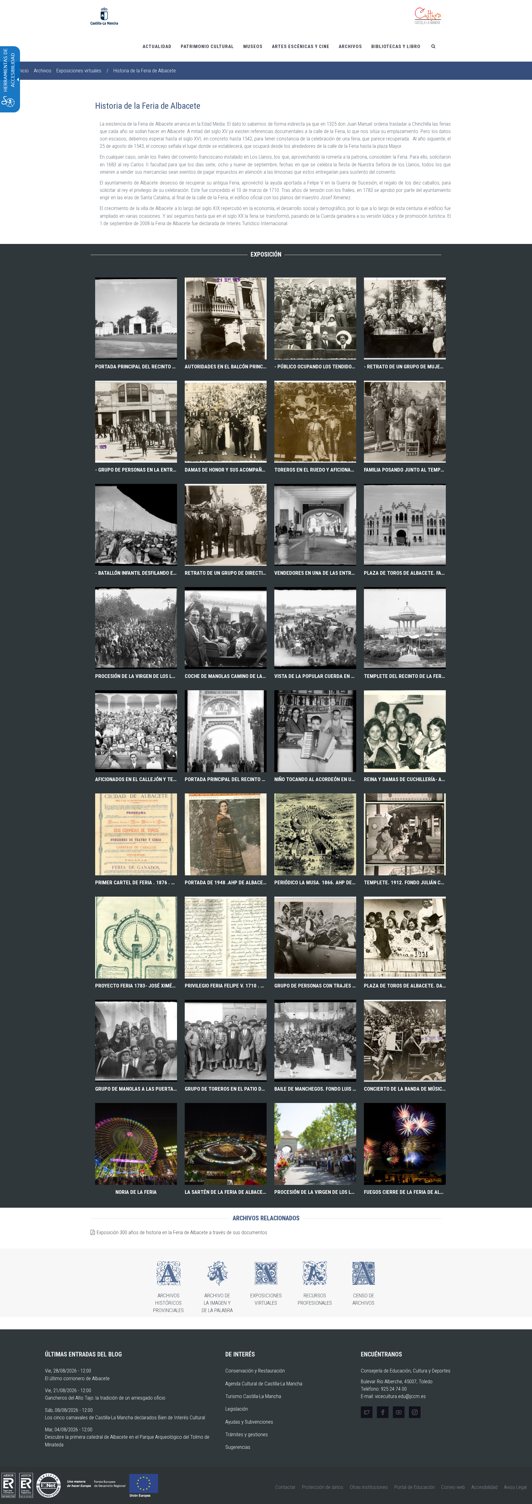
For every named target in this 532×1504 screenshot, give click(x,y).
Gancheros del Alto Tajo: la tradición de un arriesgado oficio (105, 1398)
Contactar (285, 1487)
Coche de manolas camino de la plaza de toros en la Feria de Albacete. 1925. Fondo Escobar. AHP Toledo (226, 676)
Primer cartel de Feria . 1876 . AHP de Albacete (136, 882)
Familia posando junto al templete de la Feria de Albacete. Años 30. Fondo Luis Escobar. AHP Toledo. (405, 470)
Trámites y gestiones (246, 1434)
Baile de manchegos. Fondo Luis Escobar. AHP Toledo (315, 1089)
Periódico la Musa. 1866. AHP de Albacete (315, 882)
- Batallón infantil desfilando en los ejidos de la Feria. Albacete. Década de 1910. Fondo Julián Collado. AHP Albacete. (136, 573)
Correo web (453, 1487)
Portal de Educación (414, 1487)
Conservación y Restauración (255, 1371)
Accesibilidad (484, 1487)
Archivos (350, 46)
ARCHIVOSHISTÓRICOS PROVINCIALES (168, 1303)
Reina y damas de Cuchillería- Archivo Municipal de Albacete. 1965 (405, 779)
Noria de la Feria (136, 1192)
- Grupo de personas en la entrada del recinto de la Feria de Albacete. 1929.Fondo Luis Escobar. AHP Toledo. (136, 470)
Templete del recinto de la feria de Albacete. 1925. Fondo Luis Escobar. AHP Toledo (405, 676)
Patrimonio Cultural (207, 46)
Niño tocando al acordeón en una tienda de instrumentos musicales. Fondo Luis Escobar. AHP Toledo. (315, 779)
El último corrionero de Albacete (77, 1378)
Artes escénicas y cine (300, 46)
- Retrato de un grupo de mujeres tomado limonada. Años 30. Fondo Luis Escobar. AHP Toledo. (405, 366)
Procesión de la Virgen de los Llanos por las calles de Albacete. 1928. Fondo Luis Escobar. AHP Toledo (136, 676)
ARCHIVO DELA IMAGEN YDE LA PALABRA (217, 1303)
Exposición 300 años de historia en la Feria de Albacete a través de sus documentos (182, 1232)
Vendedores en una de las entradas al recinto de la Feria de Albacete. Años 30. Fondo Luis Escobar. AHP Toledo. (315, 573)
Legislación (236, 1409)
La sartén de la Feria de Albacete (226, 1192)
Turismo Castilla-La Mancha (253, 1396)
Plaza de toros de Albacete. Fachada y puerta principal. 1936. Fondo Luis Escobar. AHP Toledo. (405, 573)
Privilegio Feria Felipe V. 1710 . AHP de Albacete (226, 986)
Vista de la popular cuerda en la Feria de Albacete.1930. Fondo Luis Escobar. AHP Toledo (315, 676)
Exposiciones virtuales (78, 70)
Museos (253, 46)
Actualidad (157, 46)
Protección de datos (322, 1487)
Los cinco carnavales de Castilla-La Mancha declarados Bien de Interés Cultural (125, 1417)
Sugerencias (237, 1447)
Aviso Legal (515, 1487)
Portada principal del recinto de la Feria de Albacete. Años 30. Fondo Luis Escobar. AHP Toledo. (136, 366)
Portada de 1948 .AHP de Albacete (226, 882)
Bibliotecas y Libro (396, 46)
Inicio (23, 70)
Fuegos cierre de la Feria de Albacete (405, 1192)
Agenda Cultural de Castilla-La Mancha (263, 1383)
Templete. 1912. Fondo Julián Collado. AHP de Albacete (405, 882)
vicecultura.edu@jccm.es (400, 1396)
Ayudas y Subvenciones (249, 1422)
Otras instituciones (369, 1487)
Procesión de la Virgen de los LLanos (315, 1192)
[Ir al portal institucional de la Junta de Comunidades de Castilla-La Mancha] (104, 15)
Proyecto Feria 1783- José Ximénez (136, 986)
